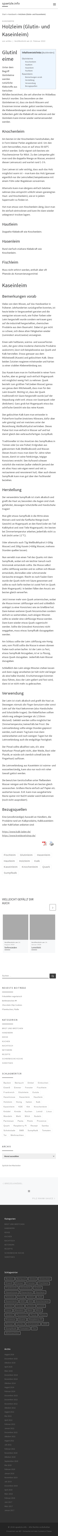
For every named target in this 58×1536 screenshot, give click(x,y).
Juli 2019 (8, 1481)
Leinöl (39, 1111)
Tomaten (46, 1130)
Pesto (30, 1121)
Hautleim (28, 64)
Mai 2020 (8, 1465)
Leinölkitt (36, 947)
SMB (21, 1130)
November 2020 (11, 1453)
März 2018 (9, 1494)
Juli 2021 (8, 1445)
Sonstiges (7, 1063)
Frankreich (9, 1092)
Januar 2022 (9, 1428)
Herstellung (29, 80)
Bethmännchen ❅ (9, 1000)
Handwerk (12, 14)
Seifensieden (11, 947)
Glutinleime (27, 58)
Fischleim (29, 70)
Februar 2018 (10, 1498)
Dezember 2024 (11, 1375)
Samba (45, 1126)
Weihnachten (17, 1135)
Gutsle (35, 1092)
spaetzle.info (21, 1527)
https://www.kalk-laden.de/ (16, 831)
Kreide (17, 1111)
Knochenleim (30, 61)
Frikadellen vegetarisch (12, 996)
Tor (5, 1135)
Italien (29, 1102)
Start (4, 14)
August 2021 (9, 1440)
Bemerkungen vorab (33, 77)
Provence (41, 1121)
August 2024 (9, 1387)
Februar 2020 (10, 1469)
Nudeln (37, 1116)
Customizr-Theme (45, 1531)
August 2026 (9, 1354)
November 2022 (11, 1404)
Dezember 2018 (11, 1486)
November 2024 (11, 1379)
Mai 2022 (8, 1416)
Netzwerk (7, 1050)
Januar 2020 (9, 1473)
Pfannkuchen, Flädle (10, 1009)
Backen (7, 1083)
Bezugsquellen (31, 86)
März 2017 (9, 1506)
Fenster (29, 1087)
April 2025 (8, 1367)
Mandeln (8, 1116)
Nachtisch (7, 1045)
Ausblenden (48, 52)
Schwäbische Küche (12, 1058)
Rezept (34, 1126)
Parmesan (9, 1121)
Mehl (18, 1116)
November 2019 (11, 1477)
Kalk (38, 1102)
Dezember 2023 (11, 1395)
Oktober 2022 (10, 1408)
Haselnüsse (9, 1097)
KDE (20, 1107)
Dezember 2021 (11, 1432)
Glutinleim (23, 1092)
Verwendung (30, 83)
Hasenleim (29, 67)
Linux (49, 1111)
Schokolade (9, 1130)
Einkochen (43, 1083)
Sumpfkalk (33, 1130)
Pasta (20, 1121)
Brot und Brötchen (12, 1028)
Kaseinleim (27, 74)
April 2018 (8, 1490)
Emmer (17, 1087)
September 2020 (11, 1461)
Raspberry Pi (20, 1126)
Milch (27, 1116)
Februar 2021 (10, 1449)
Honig (19, 1102)
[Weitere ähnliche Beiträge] (53, 907)
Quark (7, 1126)
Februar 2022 (10, 1424)
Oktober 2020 (10, 1457)
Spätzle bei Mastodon (11, 1165)
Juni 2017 (8, 1502)
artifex (9, 41)
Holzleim (8, 1102)
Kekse (5, 1037)
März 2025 (9, 1371)
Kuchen (6, 1041)
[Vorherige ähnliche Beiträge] (46, 907)
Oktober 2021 (10, 1436)
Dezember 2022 (11, 1399)
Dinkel (31, 1083)
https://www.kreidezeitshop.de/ (19, 835)
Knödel (7, 1111)
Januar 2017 (9, 1510)
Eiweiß (7, 1087)
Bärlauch (19, 1083)
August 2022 (9, 1412)
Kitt (28, 1107)
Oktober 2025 (10, 1363)
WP (20, 1531)
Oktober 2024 (10, 1383)
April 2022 (8, 1420)
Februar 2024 (10, 1391)
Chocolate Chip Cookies (12, 1005)
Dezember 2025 (11, 1359)
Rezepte (6, 1054)
